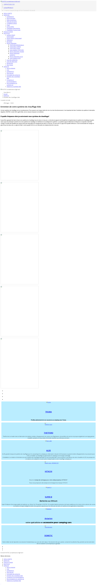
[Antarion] (48, 509)
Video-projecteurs (11, 20)
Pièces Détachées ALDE (16, 56)
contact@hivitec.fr (8, 7)
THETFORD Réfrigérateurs (17, 45)
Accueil (5, 94)
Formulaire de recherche (13, 75)
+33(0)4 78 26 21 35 (9, 4)
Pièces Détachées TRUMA (17, 51)
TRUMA (48, 412)
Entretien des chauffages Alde (15, 576)
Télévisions (10, 40)
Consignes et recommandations (12, 80)
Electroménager (11, 18)
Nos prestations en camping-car (12, 84)
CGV (8, 70)
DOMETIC (48, 535)
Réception (9, 42)
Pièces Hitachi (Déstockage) (14, 38)
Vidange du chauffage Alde (14, 86)
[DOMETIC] (48, 527)
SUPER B (48, 497)
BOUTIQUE (7, 33)
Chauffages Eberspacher (13, 28)
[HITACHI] (51, 463)
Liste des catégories (12, 60)
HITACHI (48, 471)
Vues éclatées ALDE (15, 58)
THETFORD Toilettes (15, 46)
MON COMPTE (8, 13)
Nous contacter (11, 68)
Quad (8, 25)
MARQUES (6, 15)
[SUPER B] (48, 487)
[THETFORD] (48, 424)
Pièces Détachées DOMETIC (14, 54)
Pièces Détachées (11, 43)
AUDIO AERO (10, 27)
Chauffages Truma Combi (13, 30)
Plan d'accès (10, 73)
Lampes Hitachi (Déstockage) (11, 36)
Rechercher (10, 63)
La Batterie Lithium (12, 23)
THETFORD (48, 433)
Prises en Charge (8, 32)
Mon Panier (10, 65)
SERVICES (6, 66)
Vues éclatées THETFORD (17, 50)
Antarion (48, 518)
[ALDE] (48, 441)
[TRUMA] (48, 402)
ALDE (48, 450)
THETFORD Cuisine (15, 48)
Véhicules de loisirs (12, 22)
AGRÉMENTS (10, 17)
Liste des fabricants (12, 61)
